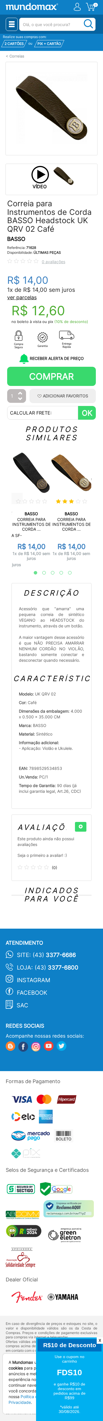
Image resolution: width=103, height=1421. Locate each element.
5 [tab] (67, 573)
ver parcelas (22, 297)
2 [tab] (41, 573)
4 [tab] (58, 573)
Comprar (51, 376)
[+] (80, 827)
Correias (16, 56)
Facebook (32, 992)
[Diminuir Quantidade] (20, 399)
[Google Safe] (57, 1190)
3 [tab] (50, 573)
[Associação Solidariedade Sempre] (22, 1259)
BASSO (16, 239)
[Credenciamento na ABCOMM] (24, 1215)
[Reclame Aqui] (70, 1211)
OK (87, 413)
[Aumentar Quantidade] (20, 393)
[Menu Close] (12, 24)
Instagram (33, 980)
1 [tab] (32, 573)
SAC (22, 1005)
